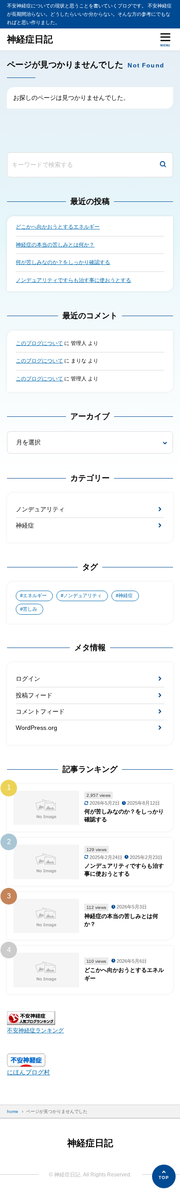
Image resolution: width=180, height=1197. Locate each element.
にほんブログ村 (28, 1072)
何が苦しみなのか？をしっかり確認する (63, 262)
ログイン (28, 678)
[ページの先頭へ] (164, 1176)
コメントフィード (40, 711)
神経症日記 (30, 39)
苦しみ (30, 609)
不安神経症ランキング (35, 1031)
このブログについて (39, 343)
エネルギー (35, 595)
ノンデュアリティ (40, 509)
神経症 (25, 525)
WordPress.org (36, 727)
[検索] (163, 165)
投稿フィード (34, 695)
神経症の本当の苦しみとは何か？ (55, 245)
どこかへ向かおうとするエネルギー (58, 227)
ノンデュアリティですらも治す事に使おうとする (73, 280)
